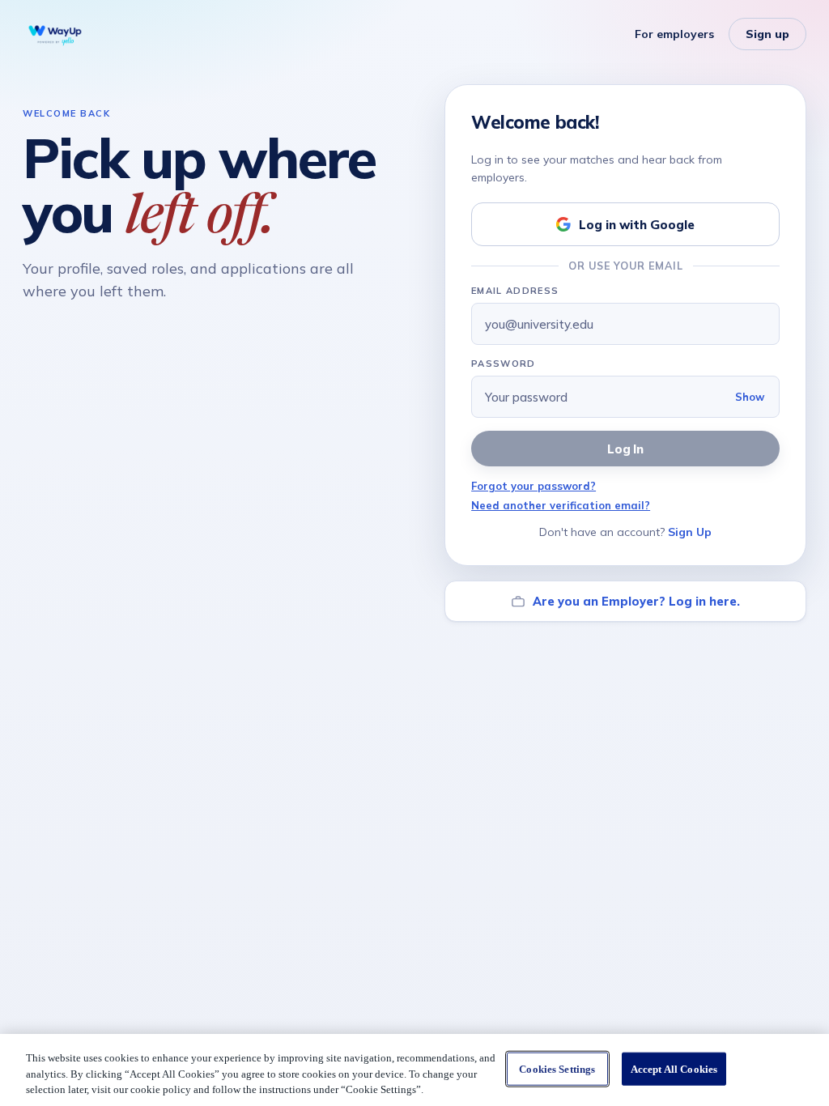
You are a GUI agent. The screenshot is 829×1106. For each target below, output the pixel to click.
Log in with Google (637, 224)
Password (503, 363)
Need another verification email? (560, 505)
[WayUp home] (55, 34)
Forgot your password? (533, 485)
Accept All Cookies (674, 1068)
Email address (515, 290)
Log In (625, 449)
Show (749, 396)
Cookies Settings (557, 1068)
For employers (674, 34)
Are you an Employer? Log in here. (636, 601)
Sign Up (690, 532)
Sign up (767, 34)
